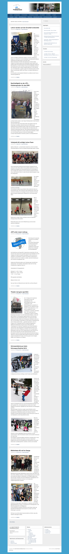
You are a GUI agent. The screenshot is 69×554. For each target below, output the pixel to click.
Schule (11, 14)
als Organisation (17, 14)
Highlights (17, 77)
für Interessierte (24, 14)
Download (54, 16)
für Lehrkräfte (42, 14)
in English (54, 14)
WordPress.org (47, 532)
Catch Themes (57, 548)
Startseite (11, 16)
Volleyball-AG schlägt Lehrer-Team (22, 142)
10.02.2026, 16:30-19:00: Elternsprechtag (50, 57)
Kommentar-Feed (48, 531)
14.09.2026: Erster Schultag (48, 51)
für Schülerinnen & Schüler (33, 14)
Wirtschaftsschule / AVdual (38, 16)
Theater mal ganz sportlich (19, 292)
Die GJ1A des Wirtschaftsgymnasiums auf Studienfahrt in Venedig (50, 33)
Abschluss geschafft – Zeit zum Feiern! (50, 30)
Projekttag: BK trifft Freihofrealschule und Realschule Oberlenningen (50, 43)
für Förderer (49, 14)
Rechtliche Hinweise (14, 543)
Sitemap (30, 530)
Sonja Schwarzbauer (25, 21)
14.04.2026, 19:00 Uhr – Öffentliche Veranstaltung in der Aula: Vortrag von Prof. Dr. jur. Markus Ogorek (51, 54)
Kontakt (16, 16)
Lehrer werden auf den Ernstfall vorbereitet (25, 28)
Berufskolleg (30, 16)
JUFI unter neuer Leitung (19, 232)
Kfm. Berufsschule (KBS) (48, 16)
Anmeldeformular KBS (32, 540)
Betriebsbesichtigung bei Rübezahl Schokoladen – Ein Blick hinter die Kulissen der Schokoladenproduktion (51, 37)
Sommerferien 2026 (47, 28)
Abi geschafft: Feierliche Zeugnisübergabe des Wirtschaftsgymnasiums (51, 40)
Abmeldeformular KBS (32, 542)
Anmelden (46, 529)
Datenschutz (12, 542)
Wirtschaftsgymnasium (22, 16)
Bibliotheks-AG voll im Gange (20, 450)
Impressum (12, 540)
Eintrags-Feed (47, 530)
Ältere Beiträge (12, 521)
